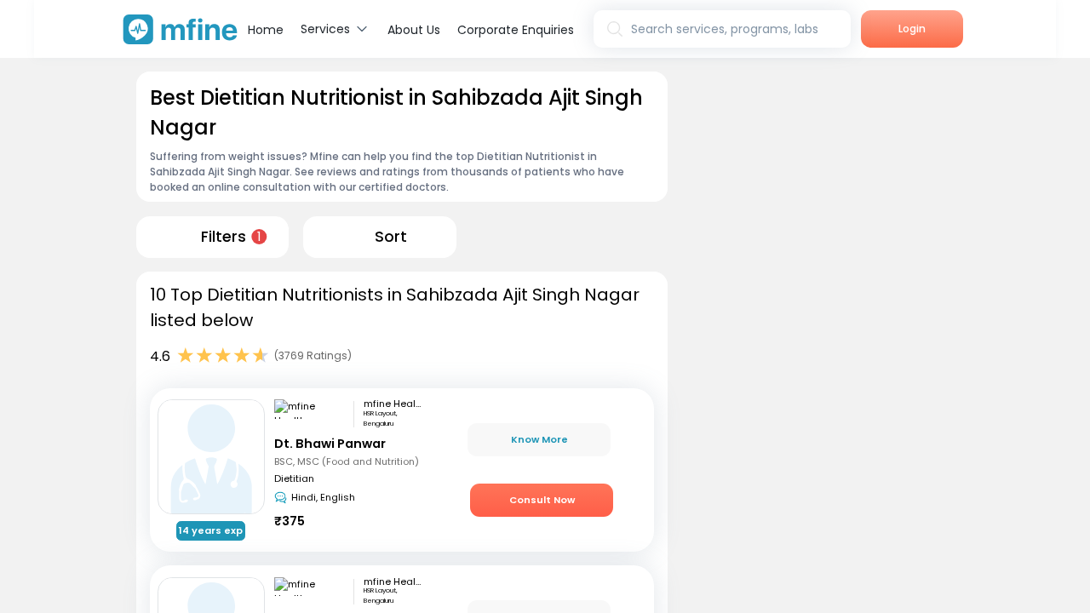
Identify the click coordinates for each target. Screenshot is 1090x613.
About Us (413, 29)
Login (912, 28)
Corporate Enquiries (515, 29)
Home (266, 29)
